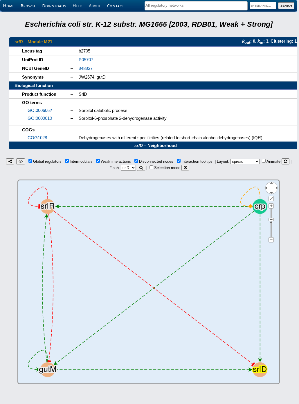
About (95, 5)
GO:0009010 (40, 118)
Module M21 (40, 41)
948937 (86, 68)
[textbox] (196, 5)
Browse (28, 5)
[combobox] (196, 5)
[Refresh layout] (285, 161)
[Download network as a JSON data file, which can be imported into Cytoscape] (20, 161)
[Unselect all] (185, 168)
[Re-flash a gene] (141, 168)
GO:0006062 (40, 110)
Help (77, 5)
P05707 (86, 59)
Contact (115, 5)
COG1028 (37, 137)
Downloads (54, 5)
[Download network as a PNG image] (10, 161)
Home (8, 5)
